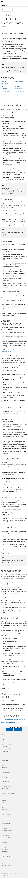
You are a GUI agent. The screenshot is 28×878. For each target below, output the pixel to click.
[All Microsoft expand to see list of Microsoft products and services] (2, 2)
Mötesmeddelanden (6, 91)
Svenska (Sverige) (7, 862)
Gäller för (4, 26)
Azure (3, 807)
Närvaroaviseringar (6, 94)
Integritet (11, 870)
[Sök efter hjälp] (5, 2)
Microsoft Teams (5, 816)
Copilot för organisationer (6, 741)
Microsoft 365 (4, 746)
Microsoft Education (5, 779)
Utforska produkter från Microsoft (8, 748)
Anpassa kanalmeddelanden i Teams (10, 722)
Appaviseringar (19, 81)
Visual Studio (4, 842)
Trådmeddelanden (19, 91)
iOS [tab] (15, 33)
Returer (3, 765)
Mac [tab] (11, 33)
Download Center (5, 760)
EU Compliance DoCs (18, 873)
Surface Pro (4, 737)
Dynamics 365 (4, 809)
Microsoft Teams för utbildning (7, 783)
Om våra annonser (10, 873)
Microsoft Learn (4, 828)
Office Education (5, 788)
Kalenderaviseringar (6, 98)
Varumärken (4, 873)
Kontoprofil (4, 758)
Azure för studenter (5, 795)
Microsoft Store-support (6, 762)
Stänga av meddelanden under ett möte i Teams (13, 719)
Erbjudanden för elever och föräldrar (8, 793)
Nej (18, 729)
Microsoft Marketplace (6, 835)
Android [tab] (20, 33)
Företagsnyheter (5, 853)
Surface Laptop (4, 739)
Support (3, 5)
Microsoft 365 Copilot (6, 814)
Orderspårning (4, 767)
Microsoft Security (5, 804)
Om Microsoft (4, 851)
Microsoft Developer (5, 825)
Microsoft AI (4, 802)
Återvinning (4, 769)
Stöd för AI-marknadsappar (6, 830)
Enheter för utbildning (6, 781)
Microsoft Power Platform (6, 837)
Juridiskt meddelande (18, 870)
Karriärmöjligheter (5, 849)
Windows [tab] (4, 33)
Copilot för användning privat (7, 744)
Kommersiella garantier (6, 772)
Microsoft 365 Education (6, 786)
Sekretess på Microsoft (6, 856)
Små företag (4, 819)
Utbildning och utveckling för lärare (8, 790)
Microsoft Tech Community (6, 832)
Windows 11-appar (5, 751)
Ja (9, 729)
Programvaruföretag (5, 840)
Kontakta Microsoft (5, 870)
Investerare (4, 858)
